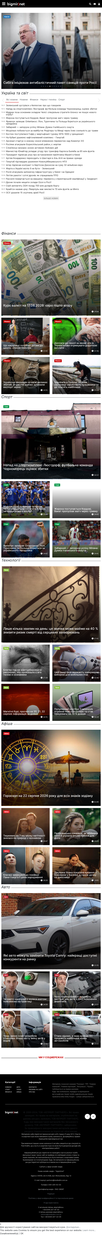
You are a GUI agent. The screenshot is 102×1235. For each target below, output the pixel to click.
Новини (8, 1087)
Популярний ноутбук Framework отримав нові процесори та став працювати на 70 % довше (73, 711)
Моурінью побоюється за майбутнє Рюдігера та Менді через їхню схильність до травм (52, 130)
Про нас (32, 1092)
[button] (41, 86)
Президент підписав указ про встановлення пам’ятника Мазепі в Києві (43, 154)
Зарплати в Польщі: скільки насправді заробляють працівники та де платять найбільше (76, 384)
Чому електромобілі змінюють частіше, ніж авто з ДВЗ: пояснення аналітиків (75, 999)
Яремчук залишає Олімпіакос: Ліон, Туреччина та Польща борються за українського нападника (50, 122)
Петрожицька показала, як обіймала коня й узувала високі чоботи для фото (76, 835)
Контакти (33, 1087)
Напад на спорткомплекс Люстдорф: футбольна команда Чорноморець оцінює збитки (51, 108)
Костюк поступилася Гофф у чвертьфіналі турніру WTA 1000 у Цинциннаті (45, 134)
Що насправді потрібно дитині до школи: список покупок (23, 346)
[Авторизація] (99, 4)
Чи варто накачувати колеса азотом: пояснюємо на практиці (25, 1000)
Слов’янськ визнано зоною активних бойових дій (32, 147)
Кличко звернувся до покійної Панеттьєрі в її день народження (23, 876)
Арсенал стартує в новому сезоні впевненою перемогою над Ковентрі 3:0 (45, 141)
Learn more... (89, 1230)
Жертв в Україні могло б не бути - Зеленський (30, 168)
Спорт (7, 1089)
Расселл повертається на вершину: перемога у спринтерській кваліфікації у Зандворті (51, 178)
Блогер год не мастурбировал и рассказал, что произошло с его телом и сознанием (22, 672)
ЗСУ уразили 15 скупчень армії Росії (25, 192)
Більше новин (51, 198)
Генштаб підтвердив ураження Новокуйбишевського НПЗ (36, 161)
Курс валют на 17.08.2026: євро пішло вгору (37, 305)
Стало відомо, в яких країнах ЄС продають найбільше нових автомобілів (73, 1038)
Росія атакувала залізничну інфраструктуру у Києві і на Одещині (40, 172)
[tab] (12, 99)
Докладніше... (73, 1227)
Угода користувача (51, 1203)
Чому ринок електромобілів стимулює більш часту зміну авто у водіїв (24, 1038)
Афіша (18, 1092)
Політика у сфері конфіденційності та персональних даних (50, 1198)
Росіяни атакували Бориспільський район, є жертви (33, 144)
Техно (18, 1089)
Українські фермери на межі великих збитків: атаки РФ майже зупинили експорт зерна (25, 384)
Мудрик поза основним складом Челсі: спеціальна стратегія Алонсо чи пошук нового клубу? (51, 113)
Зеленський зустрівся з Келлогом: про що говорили (33, 105)
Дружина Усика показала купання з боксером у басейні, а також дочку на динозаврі (75, 875)
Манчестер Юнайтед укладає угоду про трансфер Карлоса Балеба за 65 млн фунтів (50, 151)
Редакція (50, 1194)
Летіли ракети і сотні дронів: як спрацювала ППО (32, 175)
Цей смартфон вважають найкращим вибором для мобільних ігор (76, 673)
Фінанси (8, 1092)
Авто (18, 1087)
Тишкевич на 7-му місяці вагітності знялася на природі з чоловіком (24, 836)
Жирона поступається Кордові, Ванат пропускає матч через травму (42, 118)
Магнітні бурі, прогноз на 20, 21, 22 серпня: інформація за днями (24, 712)
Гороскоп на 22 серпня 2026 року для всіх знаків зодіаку (48, 796)
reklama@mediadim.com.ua (51, 1214)
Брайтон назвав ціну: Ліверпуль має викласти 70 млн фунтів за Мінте (42, 189)
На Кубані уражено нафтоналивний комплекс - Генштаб (35, 137)
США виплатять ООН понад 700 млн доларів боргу (32, 185)
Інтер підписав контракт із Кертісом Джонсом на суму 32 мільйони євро (44, 165)
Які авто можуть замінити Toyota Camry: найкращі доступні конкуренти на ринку (50, 957)
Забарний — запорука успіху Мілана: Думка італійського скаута (40, 127)
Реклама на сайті (35, 1089)
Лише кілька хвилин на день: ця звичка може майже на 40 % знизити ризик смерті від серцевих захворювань (50, 630)
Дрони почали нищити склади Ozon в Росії (28, 182)
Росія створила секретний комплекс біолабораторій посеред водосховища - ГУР (44, 81)
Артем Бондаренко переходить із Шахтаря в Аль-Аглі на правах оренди (44, 158)
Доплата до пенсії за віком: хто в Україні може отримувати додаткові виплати (75, 345)
